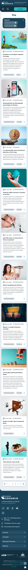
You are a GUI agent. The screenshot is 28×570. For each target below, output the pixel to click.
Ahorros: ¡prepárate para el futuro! (12, 285)
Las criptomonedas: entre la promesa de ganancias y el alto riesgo (14, 151)
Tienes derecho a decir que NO (11, 462)
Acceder (20, 9)
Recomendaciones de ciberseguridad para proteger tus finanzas (13, 104)
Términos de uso (16, 565)
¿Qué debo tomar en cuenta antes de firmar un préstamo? (13, 239)
